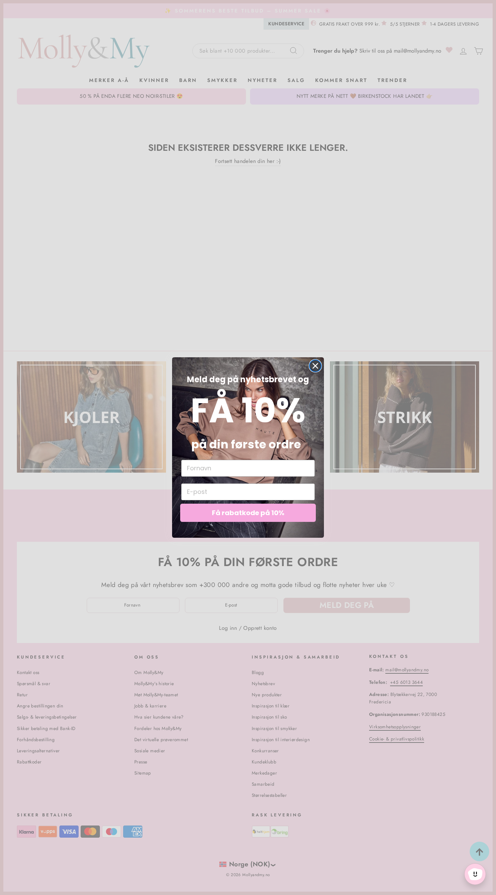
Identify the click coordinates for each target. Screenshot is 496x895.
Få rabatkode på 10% (248, 513)
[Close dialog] (315, 366)
